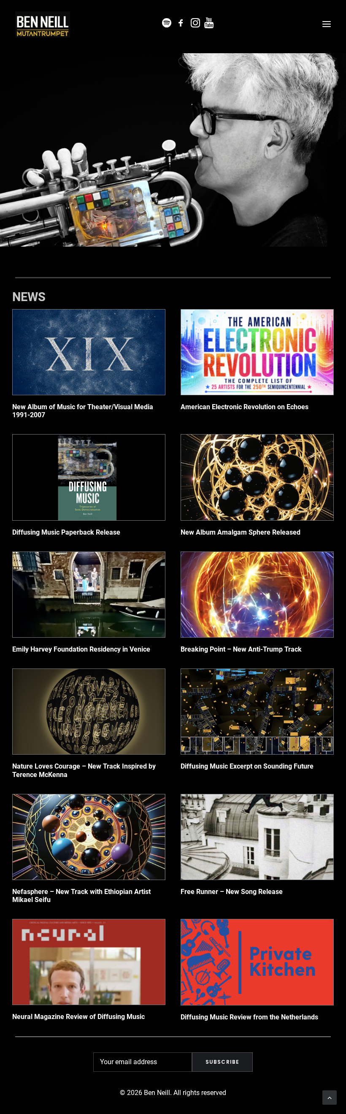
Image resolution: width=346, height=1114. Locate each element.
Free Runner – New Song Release (232, 892)
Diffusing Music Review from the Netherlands (249, 1017)
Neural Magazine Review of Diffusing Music (78, 1017)
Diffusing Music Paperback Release (66, 532)
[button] (326, 24)
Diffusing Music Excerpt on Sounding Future (247, 766)
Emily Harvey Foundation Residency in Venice (81, 649)
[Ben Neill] (42, 24)
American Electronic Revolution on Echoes (244, 407)
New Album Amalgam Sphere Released (240, 532)
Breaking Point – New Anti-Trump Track (241, 649)
